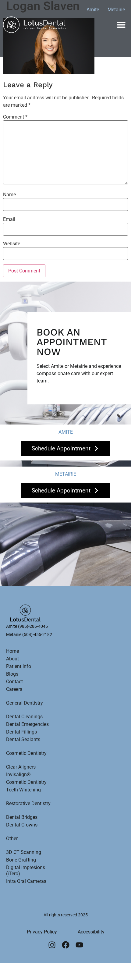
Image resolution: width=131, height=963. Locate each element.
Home (12, 651)
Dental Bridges (21, 817)
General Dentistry (24, 703)
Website (11, 243)
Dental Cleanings (24, 717)
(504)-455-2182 (37, 634)
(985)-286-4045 (33, 626)
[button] (121, 25)
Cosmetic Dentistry (26, 753)
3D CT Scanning (23, 852)
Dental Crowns (21, 825)
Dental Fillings (21, 732)
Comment (15, 117)
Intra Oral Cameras (26, 881)
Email (9, 219)
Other (12, 838)
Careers (14, 689)
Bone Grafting (21, 860)
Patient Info (18, 666)
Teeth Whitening (23, 790)
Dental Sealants (23, 739)
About (12, 659)
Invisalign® (18, 774)
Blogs (12, 674)
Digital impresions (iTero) (25, 870)
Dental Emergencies (27, 724)
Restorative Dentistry (28, 803)
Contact (14, 681)
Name (9, 194)
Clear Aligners (21, 767)
